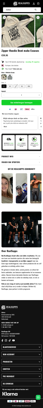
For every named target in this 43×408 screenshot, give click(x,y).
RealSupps (18, 405)
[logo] (21, 3)
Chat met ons (17, 69)
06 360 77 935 (7, 327)
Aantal (4, 91)
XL (22, 86)
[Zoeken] (35, 9)
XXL (29, 86)
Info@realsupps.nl (8, 325)
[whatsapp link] (38, 397)
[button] (4, 3)
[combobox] (22, 9)
